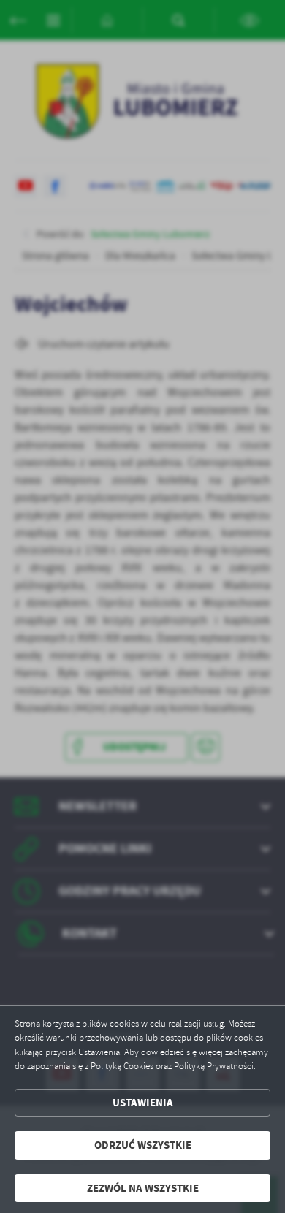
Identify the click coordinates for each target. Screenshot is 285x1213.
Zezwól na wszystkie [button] (143, 1188)
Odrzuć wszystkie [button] (142, 1145)
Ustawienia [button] (143, 1102)
